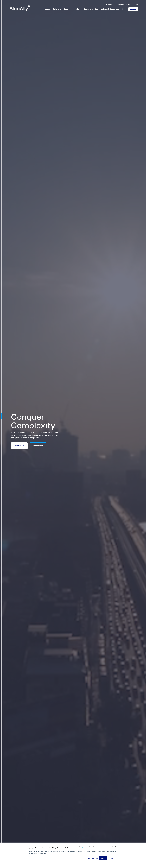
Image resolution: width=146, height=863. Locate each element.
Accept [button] (103, 858)
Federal (78, 9)
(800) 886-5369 (132, 4)
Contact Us (19, 446)
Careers (109, 4)
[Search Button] (123, 9)
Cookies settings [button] (93, 858)
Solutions (57, 9)
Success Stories (91, 9)
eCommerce (119, 4)
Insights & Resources (110, 9)
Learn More (38, 445)
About (47, 9)
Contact (133, 9)
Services (67, 9)
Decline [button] (112, 858)
